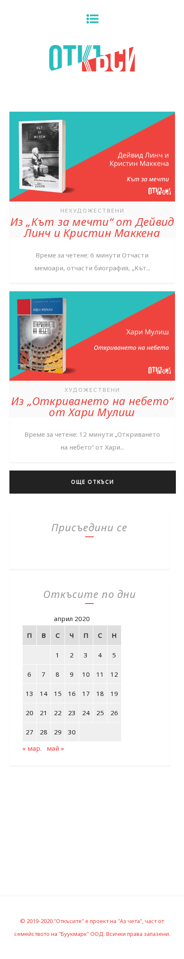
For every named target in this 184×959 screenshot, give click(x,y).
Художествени (92, 390)
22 (58, 712)
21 (43, 712)
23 (72, 712)
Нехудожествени (92, 210)
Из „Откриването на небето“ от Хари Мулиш (92, 406)
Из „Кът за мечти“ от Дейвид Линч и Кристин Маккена (92, 227)
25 (100, 712)
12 (114, 674)
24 (86, 712)
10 (86, 674)
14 (43, 693)
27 (29, 732)
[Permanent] (92, 202)
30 (72, 732)
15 (58, 693)
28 (43, 732)
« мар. (32, 748)
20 (29, 712)
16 (72, 693)
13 (29, 693)
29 (58, 732)
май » (55, 748)
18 (100, 693)
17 (86, 693)
